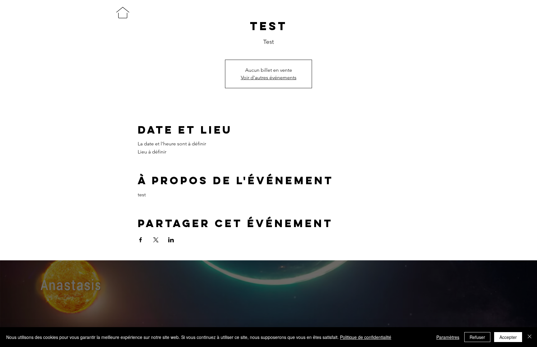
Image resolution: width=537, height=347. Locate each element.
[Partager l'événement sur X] (156, 239)
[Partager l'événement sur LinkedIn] (171, 239)
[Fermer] (529, 337)
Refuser (477, 337)
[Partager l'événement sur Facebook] (141, 239)
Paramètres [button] (447, 337)
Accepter (508, 337)
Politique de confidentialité (365, 337)
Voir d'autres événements (268, 77)
